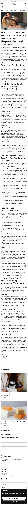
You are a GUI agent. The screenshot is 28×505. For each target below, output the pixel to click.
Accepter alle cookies (14, 498)
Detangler (15, 362)
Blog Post (6, 10)
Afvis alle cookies (14, 501)
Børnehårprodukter (6, 362)
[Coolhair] (14, 4)
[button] (25, 4)
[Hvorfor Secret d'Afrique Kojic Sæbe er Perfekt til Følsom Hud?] (14, 410)
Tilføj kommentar (7, 456)
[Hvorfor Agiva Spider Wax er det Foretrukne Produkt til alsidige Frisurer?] (14, 382)
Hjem (2, 10)
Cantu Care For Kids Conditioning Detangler (10, 338)
